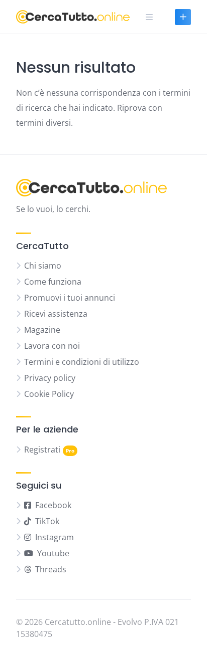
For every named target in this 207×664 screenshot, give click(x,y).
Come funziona (52, 281)
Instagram (54, 537)
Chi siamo (42, 265)
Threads (50, 569)
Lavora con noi (52, 345)
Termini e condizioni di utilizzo (81, 361)
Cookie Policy (49, 393)
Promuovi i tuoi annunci (69, 297)
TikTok (47, 521)
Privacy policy (49, 377)
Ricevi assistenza (55, 313)
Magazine (42, 329)
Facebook (53, 505)
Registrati (42, 449)
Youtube (53, 553)
